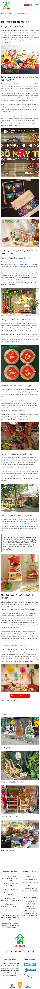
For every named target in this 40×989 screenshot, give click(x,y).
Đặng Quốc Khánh (8, 27)
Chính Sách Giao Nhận (10, 973)
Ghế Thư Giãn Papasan (30, 911)
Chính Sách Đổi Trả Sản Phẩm (10, 970)
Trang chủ (4, 13)
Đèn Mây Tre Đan (30, 908)
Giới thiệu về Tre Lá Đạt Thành (10, 968)
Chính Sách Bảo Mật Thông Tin (10, 966)
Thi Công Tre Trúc (30, 901)
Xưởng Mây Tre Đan (7, 850)
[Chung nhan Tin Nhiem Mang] (30, 975)
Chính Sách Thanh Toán (10, 975)
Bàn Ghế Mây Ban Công (30, 915)
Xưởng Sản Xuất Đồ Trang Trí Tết (20, 645)
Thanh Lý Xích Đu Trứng (8, 748)
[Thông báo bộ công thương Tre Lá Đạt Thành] (30, 970)
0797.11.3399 (15, 900)
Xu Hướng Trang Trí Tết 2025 (10, 816)
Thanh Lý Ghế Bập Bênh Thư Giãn (12, 782)
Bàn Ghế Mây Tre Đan (30, 904)
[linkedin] (17, 701)
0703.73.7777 (5, 900)
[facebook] (11, 701)
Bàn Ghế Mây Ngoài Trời (30, 913)
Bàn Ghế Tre (30, 906)
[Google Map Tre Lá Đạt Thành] (12, 985)
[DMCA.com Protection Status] (30, 964)
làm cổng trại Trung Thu (11, 460)
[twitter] (14, 701)
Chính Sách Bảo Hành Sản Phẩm (10, 963)
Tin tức (10, 13)
